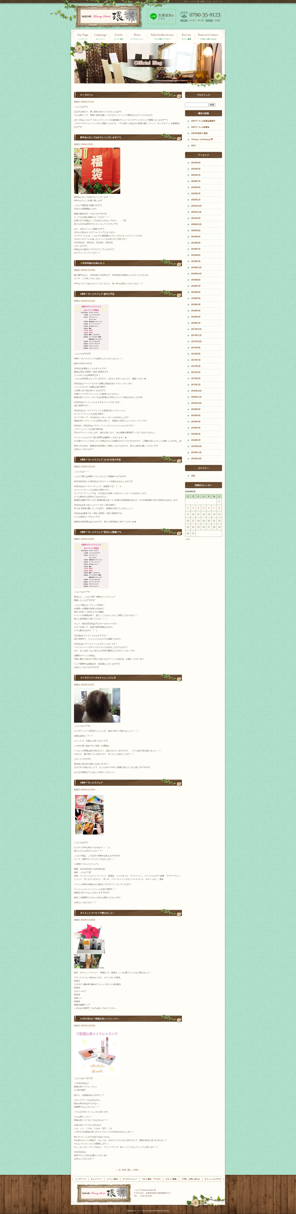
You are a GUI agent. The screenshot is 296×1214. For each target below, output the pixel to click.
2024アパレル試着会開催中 (203, 121)
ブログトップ (203, 95)
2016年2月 (196, 434)
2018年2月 (196, 317)
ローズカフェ (86, 95)
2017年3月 (196, 372)
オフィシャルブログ (213, 1179)
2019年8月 (196, 243)
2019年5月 (196, 261)
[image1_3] (89, 837)
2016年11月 (196, 397)
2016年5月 (196, 415)
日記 (193, 476)
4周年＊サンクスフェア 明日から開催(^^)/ (100, 532)
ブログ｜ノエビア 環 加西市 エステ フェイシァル (202, 1)
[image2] (97, 721)
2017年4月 (196, 366)
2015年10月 (196, 458)
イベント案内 (100, 36)
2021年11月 (196, 212)
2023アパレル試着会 (200, 127)
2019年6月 (196, 255)
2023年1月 (196, 175)
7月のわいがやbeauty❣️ (202, 139)
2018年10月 (196, 273)
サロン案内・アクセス (162, 36)
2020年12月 (196, 224)
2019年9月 (196, 236)
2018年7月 (196, 286)
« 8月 (187, 539)
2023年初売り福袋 (199, 133)
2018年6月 (196, 292)
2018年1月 (196, 323)
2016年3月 (196, 428)
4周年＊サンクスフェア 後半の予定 (97, 294)
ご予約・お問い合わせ (208, 36)
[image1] (97, 192)
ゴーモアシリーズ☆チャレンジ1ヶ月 (98, 677)
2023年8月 (196, 163)
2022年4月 (196, 187)
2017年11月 (196, 335)
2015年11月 (196, 452)
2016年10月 (196, 403)
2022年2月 (196, 193)
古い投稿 (121, 1170)
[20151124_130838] (89, 967)
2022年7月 (196, 181)
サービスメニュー (137, 36)
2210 (193, 145)
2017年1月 (196, 384)
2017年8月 (196, 354)
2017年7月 (196, 360)
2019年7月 (196, 249)
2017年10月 (196, 341)
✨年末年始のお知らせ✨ (92, 263)
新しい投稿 (134, 1170)
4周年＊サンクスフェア (91, 782)
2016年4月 (196, 421)
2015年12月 (196, 446)
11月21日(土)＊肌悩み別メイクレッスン (99, 1018)
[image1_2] (91, 349)
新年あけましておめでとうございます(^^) (100, 137)
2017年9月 (196, 347)
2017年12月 (196, 329)
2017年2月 (196, 378)
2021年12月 (196, 206)
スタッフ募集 (186, 36)
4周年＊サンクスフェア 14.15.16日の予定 (100, 459)
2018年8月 (196, 280)
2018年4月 (196, 304)
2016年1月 (196, 440)
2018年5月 (196, 298)
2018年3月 (196, 310)
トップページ (82, 36)
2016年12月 (196, 391)
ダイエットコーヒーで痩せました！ (97, 913)
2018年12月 (196, 267)
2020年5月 (196, 230)
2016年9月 (196, 409)
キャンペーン (118, 36)
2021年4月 (196, 218)
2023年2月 (196, 169)
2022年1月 (196, 200)
